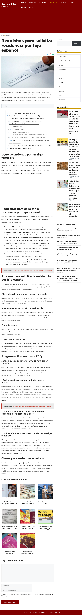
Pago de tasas (15, 126)
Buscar (59, 40)
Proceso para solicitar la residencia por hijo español (26, 118)
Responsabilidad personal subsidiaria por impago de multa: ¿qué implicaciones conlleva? (68, 278)
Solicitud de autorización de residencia (24, 124)
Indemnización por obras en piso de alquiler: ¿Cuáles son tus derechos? (68, 270)
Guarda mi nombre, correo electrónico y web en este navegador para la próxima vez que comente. (28, 595)
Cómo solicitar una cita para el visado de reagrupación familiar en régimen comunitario (74, 122)
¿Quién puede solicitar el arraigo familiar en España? (28, 135)
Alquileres (32, 3)
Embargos (62, 69)
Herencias (62, 87)
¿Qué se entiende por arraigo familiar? (21, 113)
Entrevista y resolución (18, 129)
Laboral (63, 3)
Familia (23, 3)
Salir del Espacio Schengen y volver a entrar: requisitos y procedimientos (74, 189)
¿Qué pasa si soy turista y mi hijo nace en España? (27, 137)
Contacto (43, 612)
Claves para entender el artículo (19, 148)
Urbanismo (42, 3)
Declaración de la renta (67, 61)
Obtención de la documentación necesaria (25, 121)
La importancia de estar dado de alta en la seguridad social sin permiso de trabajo (74, 148)
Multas (23, 7)
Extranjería (53, 3)
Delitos (71, 3)
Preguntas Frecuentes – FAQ (18, 132)
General (61, 82)
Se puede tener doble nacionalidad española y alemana (74, 169)
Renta (31, 7)
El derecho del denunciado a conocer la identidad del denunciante (67, 262)
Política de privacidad (53, 612)
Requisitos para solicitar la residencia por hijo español (27, 116)
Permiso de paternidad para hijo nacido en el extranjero (74, 210)
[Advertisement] (41, 22)
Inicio (2, 35)
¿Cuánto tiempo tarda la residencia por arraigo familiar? (30, 145)
